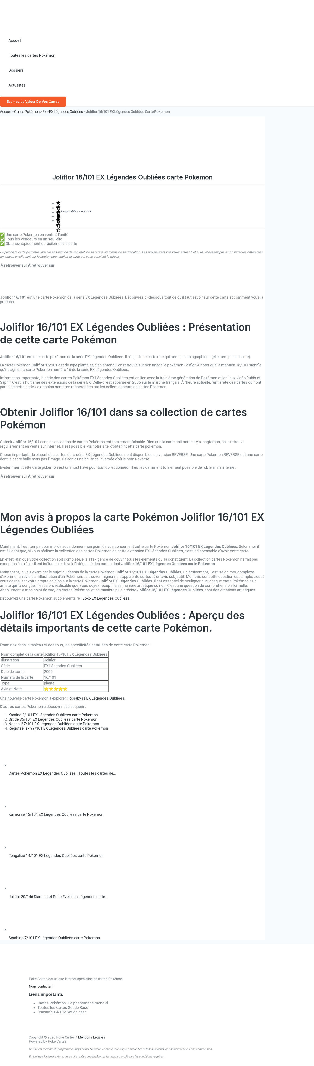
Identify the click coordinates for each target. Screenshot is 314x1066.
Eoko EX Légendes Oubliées (106, 598)
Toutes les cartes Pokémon (32, 55)
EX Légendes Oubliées (66, 111)
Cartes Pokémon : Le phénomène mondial (72, 1003)
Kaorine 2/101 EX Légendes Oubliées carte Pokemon (53, 715)
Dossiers (16, 70)
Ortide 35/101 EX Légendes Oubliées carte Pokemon (53, 719)
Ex (44, 111)
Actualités (17, 85)
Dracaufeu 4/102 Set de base (62, 1012)
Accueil (15, 40)
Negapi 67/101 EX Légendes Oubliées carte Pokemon (54, 724)
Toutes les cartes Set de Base (62, 1007)
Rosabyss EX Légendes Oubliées (96, 698)
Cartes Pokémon (27, 111)
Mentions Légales (91, 1037)
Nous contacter (40, 986)
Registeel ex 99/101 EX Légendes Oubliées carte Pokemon (58, 728)
